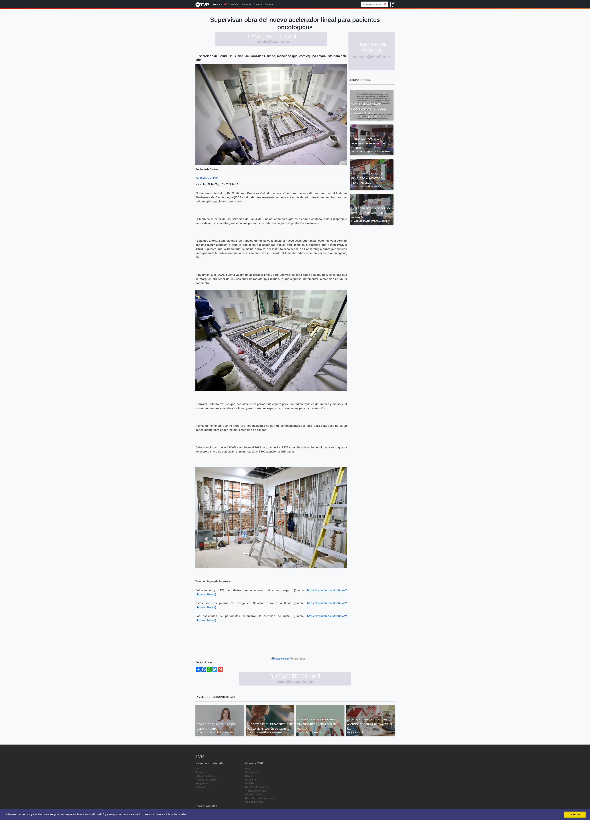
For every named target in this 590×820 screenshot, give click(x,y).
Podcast (200, 787)
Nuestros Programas (257, 787)
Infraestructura (253, 794)
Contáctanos (252, 772)
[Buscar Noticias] (385, 4)
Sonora (269, 4)
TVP (197, 768)
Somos (249, 776)
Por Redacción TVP (206, 178)
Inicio (248, 768)
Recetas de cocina (205, 779)
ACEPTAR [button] (575, 814)
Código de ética (254, 801)
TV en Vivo (232, 4)
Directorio (250, 779)
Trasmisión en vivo (256, 790)
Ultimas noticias (204, 776)
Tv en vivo (201, 772)
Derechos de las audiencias (261, 798)
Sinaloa (258, 4)
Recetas (246, 4)
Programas (201, 783)
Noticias (217, 4)
